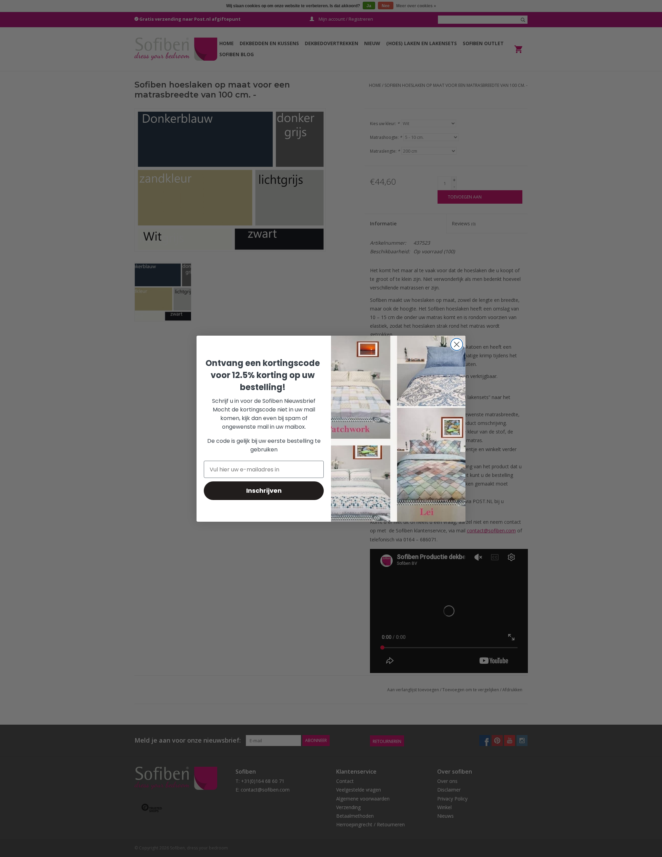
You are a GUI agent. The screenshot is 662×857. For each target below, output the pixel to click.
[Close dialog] (457, 344)
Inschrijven (264, 490)
